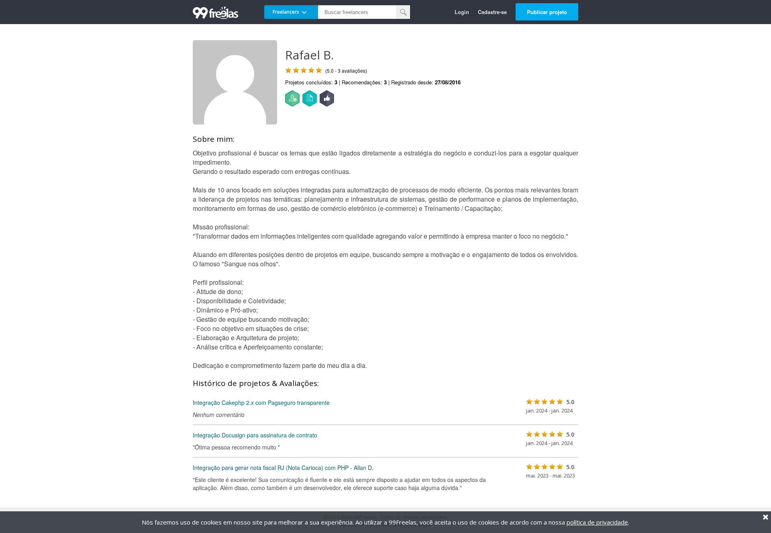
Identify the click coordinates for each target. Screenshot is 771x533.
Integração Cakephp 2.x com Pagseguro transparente (261, 402)
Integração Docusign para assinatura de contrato (255, 435)
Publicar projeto (547, 12)
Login (462, 12)
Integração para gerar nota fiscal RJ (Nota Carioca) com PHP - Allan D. (283, 468)
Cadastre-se (492, 12)
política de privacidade (597, 522)
